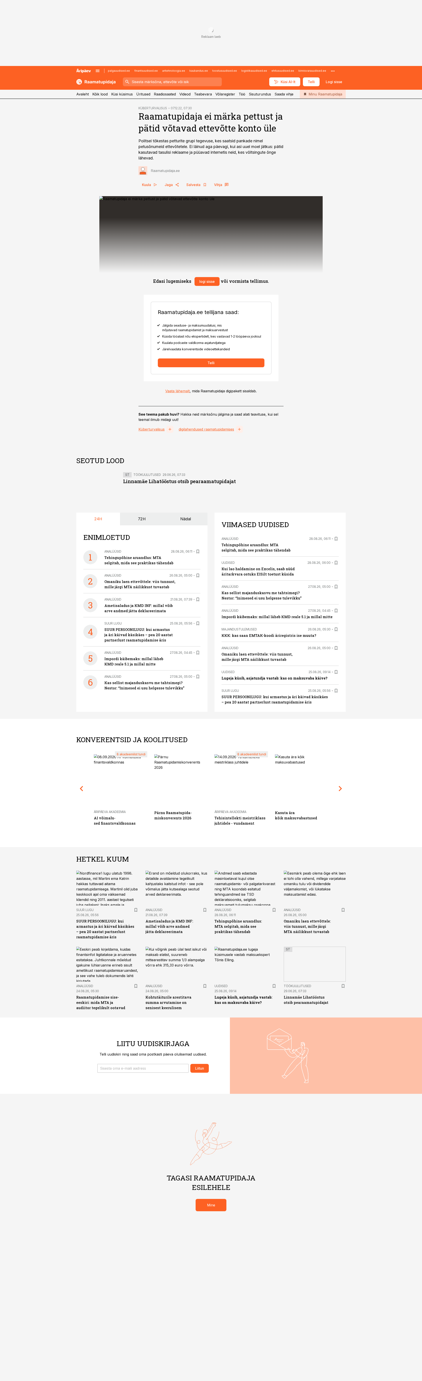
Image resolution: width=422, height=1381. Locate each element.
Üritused (143, 94)
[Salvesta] (197, 551)
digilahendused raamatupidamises (206, 429)
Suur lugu (113, 623)
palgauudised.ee (119, 70)
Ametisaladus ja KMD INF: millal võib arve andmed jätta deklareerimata (169, 926)
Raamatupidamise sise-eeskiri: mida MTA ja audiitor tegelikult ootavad (100, 1002)
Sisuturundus (260, 94)
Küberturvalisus (151, 429)
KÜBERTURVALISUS (152, 108)
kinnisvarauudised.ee (312, 70)
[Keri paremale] (340, 788)
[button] (143, 1068)
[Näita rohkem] (333, 71)
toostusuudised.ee (224, 70)
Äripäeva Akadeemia (110, 812)
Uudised (228, 562)
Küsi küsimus (122, 94)
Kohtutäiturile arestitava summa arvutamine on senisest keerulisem (168, 1002)
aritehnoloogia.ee (173, 70)
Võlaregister (225, 94)
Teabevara (203, 94)
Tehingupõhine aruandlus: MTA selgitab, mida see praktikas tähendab (238, 926)
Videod (185, 94)
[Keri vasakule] (81, 788)
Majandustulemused (239, 629)
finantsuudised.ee (146, 70)
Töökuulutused (147, 475)
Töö (242, 94)
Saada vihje (284, 94)
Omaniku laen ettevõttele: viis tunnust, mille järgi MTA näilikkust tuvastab (307, 926)
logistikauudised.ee (254, 70)
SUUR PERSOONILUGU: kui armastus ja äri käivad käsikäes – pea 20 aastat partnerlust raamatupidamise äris (138, 634)
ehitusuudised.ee (282, 70)
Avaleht (82, 94)
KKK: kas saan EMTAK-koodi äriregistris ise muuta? (269, 635)
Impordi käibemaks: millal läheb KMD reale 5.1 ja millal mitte (277, 616)
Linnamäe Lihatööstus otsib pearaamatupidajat (179, 481)
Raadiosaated (165, 94)
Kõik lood (100, 94)
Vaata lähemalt (177, 391)
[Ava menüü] (98, 71)
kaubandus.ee (198, 70)
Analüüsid (112, 551)
